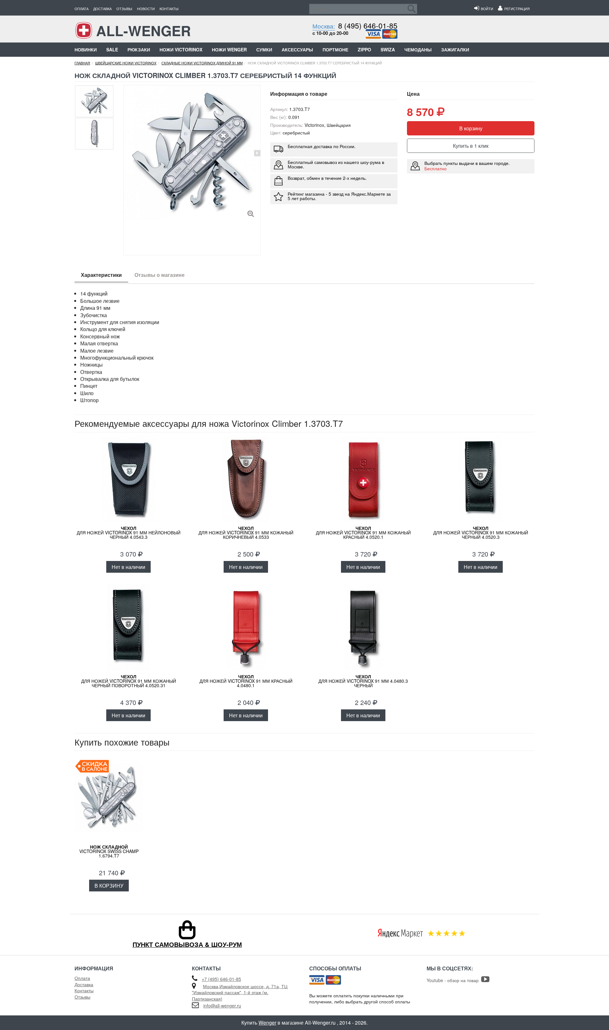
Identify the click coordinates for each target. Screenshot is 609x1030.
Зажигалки (455, 49)
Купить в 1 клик (470, 145)
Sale (112, 49)
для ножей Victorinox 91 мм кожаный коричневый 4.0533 (246, 532)
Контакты (169, 8)
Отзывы (124, 8)
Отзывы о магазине (159, 274)
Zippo (364, 49)
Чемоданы (418, 49)
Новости (146, 8)
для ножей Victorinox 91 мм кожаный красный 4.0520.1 (363, 532)
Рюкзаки (139, 49)
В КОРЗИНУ (109, 885)
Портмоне (335, 49)
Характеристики (101, 274)
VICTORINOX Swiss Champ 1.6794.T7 (109, 851)
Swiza (388, 49)
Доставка (102, 8)
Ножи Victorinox (181, 49)
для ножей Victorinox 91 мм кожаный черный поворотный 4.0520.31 (128, 680)
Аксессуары (297, 49)
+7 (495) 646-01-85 (221, 979)
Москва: (323, 26)
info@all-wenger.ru (222, 1005)
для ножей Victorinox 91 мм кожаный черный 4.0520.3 (480, 532)
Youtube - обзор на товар (454, 980)
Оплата (81, 8)
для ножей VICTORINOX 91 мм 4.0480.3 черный (363, 680)
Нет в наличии (128, 566)
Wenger (267, 1022)
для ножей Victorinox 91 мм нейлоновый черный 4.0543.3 (128, 532)
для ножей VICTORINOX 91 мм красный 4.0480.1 (246, 680)
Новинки (86, 49)
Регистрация (516, 8)
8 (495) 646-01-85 (367, 25)
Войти (486, 8)
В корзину (470, 128)
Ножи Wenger (229, 49)
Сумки (264, 49)
